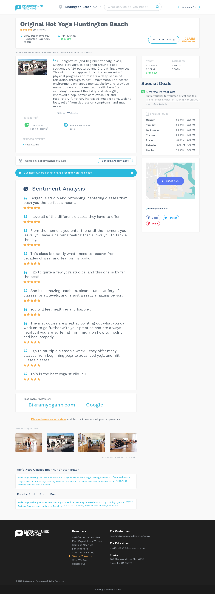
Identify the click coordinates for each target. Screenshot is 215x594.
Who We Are (79, 560)
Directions (171, 181)
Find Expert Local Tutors (87, 541)
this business (188, 39)
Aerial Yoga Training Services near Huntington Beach (44, 502)
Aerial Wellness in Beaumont (96, 481)
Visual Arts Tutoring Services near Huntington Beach (91, 505)
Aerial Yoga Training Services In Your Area (39, 477)
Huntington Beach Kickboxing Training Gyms (99, 502)
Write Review (162, 39)
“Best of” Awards (82, 556)
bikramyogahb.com (158, 208)
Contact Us (78, 563)
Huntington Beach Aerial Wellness (40, 52)
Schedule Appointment (115, 160)
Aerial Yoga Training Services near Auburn (56, 481)
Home (18, 52)
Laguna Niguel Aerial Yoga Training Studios (86, 477)
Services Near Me (82, 544)
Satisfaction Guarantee (86, 537)
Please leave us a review (48, 419)
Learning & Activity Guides (107, 589)
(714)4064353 (69, 35)
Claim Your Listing (83, 552)
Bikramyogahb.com (51, 405)
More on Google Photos (26, 429)
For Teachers (80, 548)
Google (94, 405)
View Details (160, 104)
